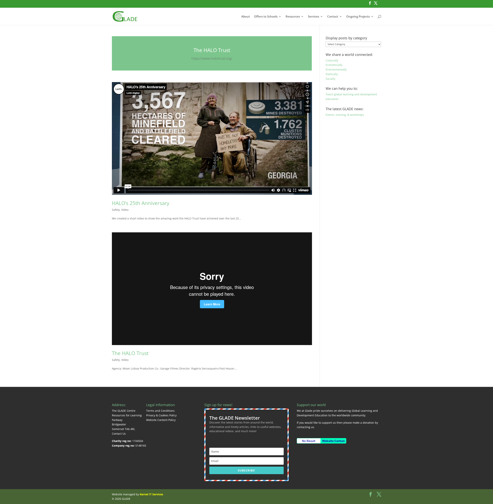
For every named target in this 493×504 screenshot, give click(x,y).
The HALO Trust (212, 50)
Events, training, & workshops (345, 115)
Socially (330, 79)
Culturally (332, 60)
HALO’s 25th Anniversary (140, 203)
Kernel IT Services (151, 494)
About (245, 16)
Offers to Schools (266, 16)
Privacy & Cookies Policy (161, 415)
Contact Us (119, 433)
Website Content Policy (161, 420)
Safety (116, 210)
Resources (293, 16)
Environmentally (336, 69)
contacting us (305, 427)
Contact (332, 16)
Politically (332, 74)
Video (124, 210)
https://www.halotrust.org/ (211, 58)
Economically (334, 65)
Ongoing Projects (358, 16)
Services (313, 16)
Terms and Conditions (160, 410)
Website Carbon (333, 441)
